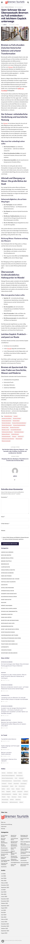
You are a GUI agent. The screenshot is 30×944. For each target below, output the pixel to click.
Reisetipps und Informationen (10, 620)
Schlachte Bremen (6, 436)
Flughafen (25, 780)
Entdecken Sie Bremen (9, 7)
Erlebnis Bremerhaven (7, 780)
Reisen (14, 791)
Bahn (15, 772)
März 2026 (3, 880)
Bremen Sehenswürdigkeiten (19, 422)
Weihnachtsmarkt (14, 802)
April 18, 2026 (5, 715)
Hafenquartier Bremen (7, 431)
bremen (15, 416)
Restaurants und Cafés (7, 623)
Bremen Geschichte (6, 420)
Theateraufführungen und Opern (11, 638)
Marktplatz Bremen (19, 431)
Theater (3, 796)
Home (2, 7)
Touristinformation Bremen (8, 739)
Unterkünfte (5, 647)
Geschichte (4, 584)
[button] (3, 941)
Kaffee (3, 788)
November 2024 (5, 901)
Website (3, 530)
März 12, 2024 (5, 762)
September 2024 (5, 905)
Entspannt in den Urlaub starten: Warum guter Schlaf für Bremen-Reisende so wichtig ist (13, 676)
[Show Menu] (2, 2)
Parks (3, 791)
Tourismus (14, 796)
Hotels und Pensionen (7, 587)
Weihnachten (5, 802)
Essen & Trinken (17, 780)
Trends (19, 796)
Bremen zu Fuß (5, 429)
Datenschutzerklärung (6, 824)
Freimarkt (4, 783)
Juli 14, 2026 (5, 667)
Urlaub (24, 796)
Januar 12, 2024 (6, 741)
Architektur (9, 772)
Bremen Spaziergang (7, 425)
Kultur (8, 788)
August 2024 (4, 908)
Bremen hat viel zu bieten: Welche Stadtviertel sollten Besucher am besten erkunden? (13, 724)
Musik (23, 788)
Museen (18, 788)
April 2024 (3, 914)
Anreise (3, 772)
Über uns (3, 822)
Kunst (13, 788)
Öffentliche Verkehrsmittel (9, 611)
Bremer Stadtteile (6, 561)
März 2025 (3, 894)
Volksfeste (18, 799)
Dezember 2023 (5, 924)
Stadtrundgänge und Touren (9, 635)
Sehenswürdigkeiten (19, 7)
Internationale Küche (7, 590)
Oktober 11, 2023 (6, 756)
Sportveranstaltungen (8, 632)
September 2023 (5, 930)
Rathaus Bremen (6, 434)
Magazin (3, 602)
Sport (20, 794)
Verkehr (12, 799)
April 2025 (3, 892)
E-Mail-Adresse (5, 523)
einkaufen (21, 778)
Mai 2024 (3, 912)
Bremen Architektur (6, 418)
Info (16, 786)
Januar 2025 (4, 896)
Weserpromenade (6, 440)
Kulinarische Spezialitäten (9, 596)
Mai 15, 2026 (5, 727)
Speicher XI (20, 436)
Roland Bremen (15, 434)
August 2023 (4, 933)
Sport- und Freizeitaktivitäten (10, 629)
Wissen (21, 802)
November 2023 (5, 926)
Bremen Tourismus (14, 427)
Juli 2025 (3, 889)
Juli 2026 (3, 873)
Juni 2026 (3, 876)
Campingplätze (5, 567)
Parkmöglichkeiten (7, 614)
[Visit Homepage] (15, 2)
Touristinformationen (8, 641)
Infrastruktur (22, 786)
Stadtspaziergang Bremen (8, 438)
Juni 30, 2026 (5, 690)
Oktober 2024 (4, 903)
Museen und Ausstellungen (9, 608)
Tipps (8, 796)
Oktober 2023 (4, 928)
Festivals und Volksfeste (8, 581)
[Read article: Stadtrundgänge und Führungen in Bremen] (25, 748)
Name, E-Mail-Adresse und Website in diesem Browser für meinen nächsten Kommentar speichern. (16, 538)
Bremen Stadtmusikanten (19, 425)
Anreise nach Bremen (7, 552)
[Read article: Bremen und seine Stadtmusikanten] (25, 754)
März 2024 (3, 917)
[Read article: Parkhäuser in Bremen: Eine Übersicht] (25, 761)
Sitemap (3, 828)
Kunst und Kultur (6, 599)
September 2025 (5, 887)
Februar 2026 (4, 882)
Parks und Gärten (6, 617)
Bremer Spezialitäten (7, 558)
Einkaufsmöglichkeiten (8, 569)
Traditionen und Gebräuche (9, 644)
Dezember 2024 (5, 898)
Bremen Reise (16, 420)
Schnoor (10, 67)
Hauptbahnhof (5, 786)
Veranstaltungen (6, 650)
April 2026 (3, 878)
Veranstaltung (5, 799)
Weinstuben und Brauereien (9, 653)
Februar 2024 (4, 919)
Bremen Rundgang (6, 422)
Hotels (11, 786)
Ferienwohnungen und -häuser (10, 578)
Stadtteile (25, 794)
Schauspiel (20, 791)
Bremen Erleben (17, 418)
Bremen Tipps (5, 427)
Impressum (3, 826)
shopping (15, 794)
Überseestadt (19, 438)
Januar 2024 (4, 921)
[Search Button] (28, 2)
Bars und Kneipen (6, 555)
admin (4, 24)
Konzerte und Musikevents (9, 593)
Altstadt (9, 348)
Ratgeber (8, 791)
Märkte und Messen (6, 605)
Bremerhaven (5, 564)
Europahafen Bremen (16, 429)
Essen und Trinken (6, 575)
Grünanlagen (23, 783)
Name (3, 516)
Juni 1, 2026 (5, 701)
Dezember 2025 (5, 885)
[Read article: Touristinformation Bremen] (25, 741)
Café (16, 778)
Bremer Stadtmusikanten (7, 778)
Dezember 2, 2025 (14, 24)
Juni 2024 (3, 910)
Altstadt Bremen (8, 416)
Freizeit (10, 783)
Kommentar (4, 497)
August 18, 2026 (6, 680)
